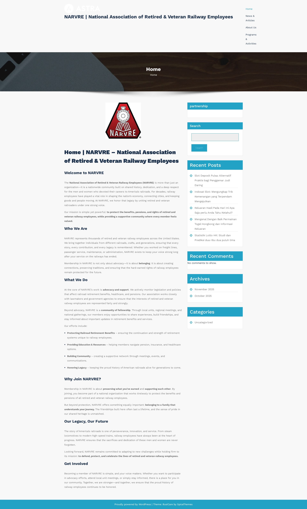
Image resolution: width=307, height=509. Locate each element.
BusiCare (168, 504)
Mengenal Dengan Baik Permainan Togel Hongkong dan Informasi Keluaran (216, 224)
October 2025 (203, 295)
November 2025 (204, 289)
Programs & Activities (251, 39)
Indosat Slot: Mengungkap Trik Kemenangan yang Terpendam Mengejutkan (214, 196)
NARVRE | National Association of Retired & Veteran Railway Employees (148, 16)
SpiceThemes (184, 504)
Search (195, 126)
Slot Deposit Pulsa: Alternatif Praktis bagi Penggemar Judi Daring (213, 180)
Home (249, 9)
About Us (251, 27)
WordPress (145, 504)
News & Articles (250, 18)
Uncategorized (204, 322)
